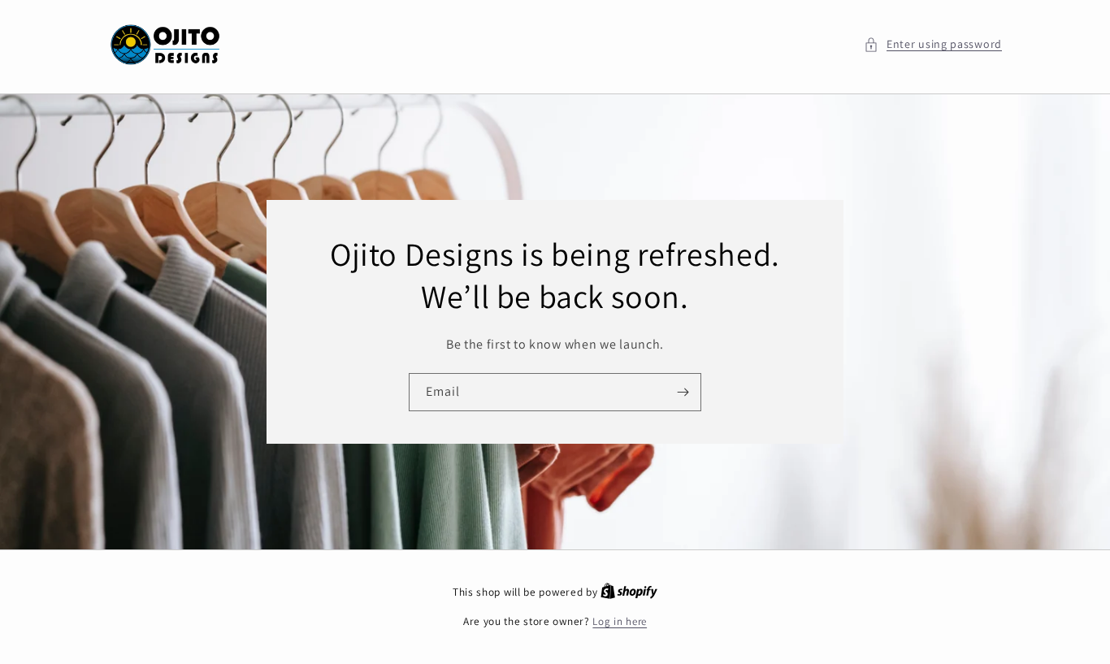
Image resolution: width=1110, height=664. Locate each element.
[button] (933, 44)
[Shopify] (629, 592)
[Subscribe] (682, 392)
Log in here (619, 621)
